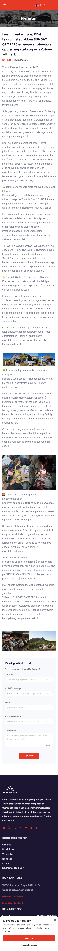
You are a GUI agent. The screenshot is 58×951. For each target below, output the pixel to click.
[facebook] (36, 828)
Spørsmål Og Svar (13, 868)
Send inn (29, 756)
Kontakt (7, 863)
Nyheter (7, 60)
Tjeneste (7, 854)
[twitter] (14, 828)
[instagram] (20, 828)
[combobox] (12, 693)
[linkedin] (3, 828)
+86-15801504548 (12, 896)
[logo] (9, 790)
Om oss (6, 845)
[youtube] (9, 828)
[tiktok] (31, 828)
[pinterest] (25, 828)
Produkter (8, 849)
